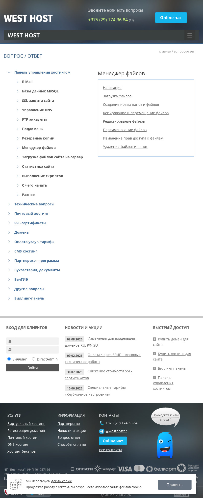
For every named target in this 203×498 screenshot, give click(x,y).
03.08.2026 (74, 339)
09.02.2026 (74, 356)
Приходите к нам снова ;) (165, 417)
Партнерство (68, 423)
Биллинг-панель (29, 298)
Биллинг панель (172, 368)
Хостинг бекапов (21, 451)
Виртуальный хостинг (26, 423)
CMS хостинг (25, 251)
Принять (175, 485)
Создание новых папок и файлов (131, 104)
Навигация (112, 87)
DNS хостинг (18, 444)
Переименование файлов (125, 129)
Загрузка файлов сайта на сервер (52, 157)
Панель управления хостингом (42, 72)
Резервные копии (38, 138)
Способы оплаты (71, 444)
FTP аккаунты (34, 119)
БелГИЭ (21, 279)
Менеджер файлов (39, 147)
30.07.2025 (74, 372)
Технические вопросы (34, 204)
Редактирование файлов (124, 121)
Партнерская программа (36, 260)
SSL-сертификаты (30, 223)
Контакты (181, 495)
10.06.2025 (74, 388)
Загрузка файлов (117, 96)
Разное (28, 194)
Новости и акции (71, 430)
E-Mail (27, 81)
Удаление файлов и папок (125, 146)
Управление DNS (37, 110)
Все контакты (110, 449)
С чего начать (34, 185)
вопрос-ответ (184, 51)
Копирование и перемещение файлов (136, 113)
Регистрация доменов (26, 430)
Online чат (171, 17)
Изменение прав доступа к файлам (133, 138)
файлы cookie (61, 481)
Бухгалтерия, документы (37, 270)
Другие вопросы (29, 288)
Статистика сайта (38, 166)
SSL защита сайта (38, 100)
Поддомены (33, 128)
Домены (21, 232)
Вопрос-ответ (68, 437)
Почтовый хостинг (31, 213)
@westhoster (116, 431)
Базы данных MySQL (40, 91)
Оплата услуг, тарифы (34, 241)
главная (165, 51)
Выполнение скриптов (42, 175)
